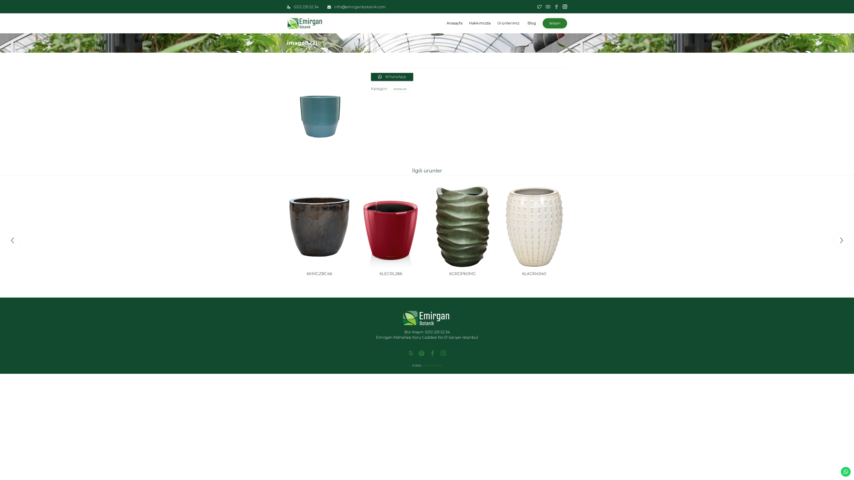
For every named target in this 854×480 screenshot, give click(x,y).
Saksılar (400, 89)
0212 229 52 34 (306, 7)
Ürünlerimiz (508, 23)
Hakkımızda (480, 23)
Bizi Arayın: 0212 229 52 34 (427, 332)
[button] (520, 23)
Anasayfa (454, 23)
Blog (532, 23)
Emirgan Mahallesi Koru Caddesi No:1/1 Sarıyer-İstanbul (427, 337)
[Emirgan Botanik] (306, 23)
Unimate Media (432, 365)
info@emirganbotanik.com (360, 7)
